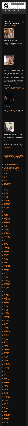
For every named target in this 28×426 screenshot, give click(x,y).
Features (5, 176)
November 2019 (7, 299)
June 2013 (6, 406)
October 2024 (6, 221)
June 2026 (6, 193)
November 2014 (7, 382)
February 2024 (6, 230)
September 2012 (7, 418)
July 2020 (5, 288)
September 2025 (7, 206)
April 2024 (6, 228)
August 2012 (6, 419)
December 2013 (7, 397)
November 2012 (7, 415)
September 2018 (7, 319)
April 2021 (6, 276)
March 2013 (6, 410)
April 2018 (6, 326)
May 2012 (5, 423)
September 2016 (7, 352)
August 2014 (6, 386)
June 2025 (6, 210)
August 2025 (6, 207)
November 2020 (7, 283)
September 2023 (7, 237)
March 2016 (6, 360)
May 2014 (5, 390)
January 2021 (6, 280)
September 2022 (7, 252)
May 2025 (5, 211)
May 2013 (5, 407)
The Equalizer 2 (18, 157)
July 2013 (5, 404)
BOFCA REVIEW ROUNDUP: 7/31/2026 (11, 166)
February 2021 (6, 279)
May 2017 (5, 341)
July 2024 (5, 225)
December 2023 (7, 233)
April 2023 (6, 244)
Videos (5, 186)
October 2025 (6, 204)
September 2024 (7, 222)
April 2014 (6, 392)
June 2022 (6, 257)
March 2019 (6, 310)
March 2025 (6, 214)
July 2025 (5, 208)
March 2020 (6, 294)
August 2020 (6, 287)
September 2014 (7, 385)
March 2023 (6, 246)
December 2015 (7, 364)
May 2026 (5, 195)
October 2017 (6, 334)
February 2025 (6, 215)
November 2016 (7, 349)
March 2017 (6, 344)
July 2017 (5, 338)
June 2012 (6, 422)
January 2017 (6, 346)
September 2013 (7, 401)
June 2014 (6, 389)
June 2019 (6, 306)
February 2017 (6, 345)
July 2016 (5, 355)
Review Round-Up (12, 157)
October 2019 (6, 301)
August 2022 (6, 254)
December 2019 (7, 298)
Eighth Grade (14, 156)
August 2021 (6, 270)
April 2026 (6, 196)
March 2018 (6, 327)
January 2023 (6, 248)
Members (5, 12)
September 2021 (7, 269)
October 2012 (6, 417)
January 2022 (6, 264)
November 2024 (7, 219)
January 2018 (6, 330)
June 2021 (6, 273)
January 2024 (6, 232)
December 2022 (7, 250)
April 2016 (6, 359)
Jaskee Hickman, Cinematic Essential (17, 88)
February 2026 (6, 199)
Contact (17, 10)
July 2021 (5, 272)
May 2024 (5, 226)
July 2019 (5, 305)
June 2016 (6, 356)
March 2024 (6, 229)
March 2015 (6, 377)
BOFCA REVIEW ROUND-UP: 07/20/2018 (11, 22)
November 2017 (7, 332)
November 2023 (7, 235)
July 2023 (5, 240)
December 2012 (7, 414)
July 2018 (5, 321)
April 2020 (6, 292)
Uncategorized (6, 184)
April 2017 (6, 342)
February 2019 (6, 312)
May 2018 (5, 324)
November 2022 (7, 251)
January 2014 (6, 396)
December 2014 (7, 381)
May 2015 (5, 374)
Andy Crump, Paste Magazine (17, 83)
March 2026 (6, 197)
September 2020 (7, 286)
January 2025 (6, 217)
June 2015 (6, 373)
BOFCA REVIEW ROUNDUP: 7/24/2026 (11, 167)
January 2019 (6, 313)
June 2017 (6, 339)
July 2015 (5, 371)
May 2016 (5, 357)
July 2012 (5, 421)
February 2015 (6, 378)
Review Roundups (10, 155)
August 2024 (6, 223)
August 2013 (6, 403)
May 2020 (5, 291)
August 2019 (6, 303)
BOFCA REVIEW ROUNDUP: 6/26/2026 (11, 170)
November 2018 (7, 316)
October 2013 (6, 400)
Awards (13, 10)
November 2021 (7, 266)
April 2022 (6, 259)
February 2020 (6, 295)
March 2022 (6, 261)
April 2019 (6, 309)
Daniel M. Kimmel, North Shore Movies (11, 44)
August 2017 (6, 337)
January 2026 (6, 200)
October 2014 (6, 384)
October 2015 (6, 367)
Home (5, 10)
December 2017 (7, 331)
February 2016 (6, 361)
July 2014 (5, 388)
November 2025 (7, 203)
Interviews (6, 177)
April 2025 (6, 212)
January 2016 (6, 363)
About (9, 10)
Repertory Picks (7, 181)
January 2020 (6, 297)
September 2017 (7, 335)
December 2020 (7, 281)
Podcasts (5, 180)
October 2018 (6, 317)
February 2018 (6, 328)
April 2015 (6, 375)
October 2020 (6, 284)
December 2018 (7, 315)
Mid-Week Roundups (8, 179)
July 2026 (5, 192)
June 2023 (6, 241)
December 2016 (7, 348)
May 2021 (5, 275)
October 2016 (6, 350)
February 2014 (6, 395)
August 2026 (6, 190)
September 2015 (7, 368)
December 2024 (7, 218)
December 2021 (7, 265)
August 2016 (6, 353)
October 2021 (6, 268)
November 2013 (7, 399)
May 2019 (5, 308)
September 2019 (7, 302)
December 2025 (7, 201)
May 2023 (5, 243)
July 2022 (5, 255)
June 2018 (6, 323)
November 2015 (7, 366)
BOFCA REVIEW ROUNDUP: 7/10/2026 (11, 168)
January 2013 (6, 412)
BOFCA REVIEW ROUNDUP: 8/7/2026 (11, 164)
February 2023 (6, 247)
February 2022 (6, 262)
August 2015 (6, 370)
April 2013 (6, 408)
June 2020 (6, 290)
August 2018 (6, 320)
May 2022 (5, 258)
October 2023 (6, 236)
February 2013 (6, 411)
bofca (14, 25)
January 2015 (6, 379)
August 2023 (6, 239)
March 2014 (6, 393)
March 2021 (6, 277)
